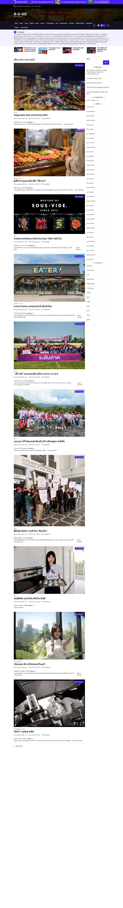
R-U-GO (20, 14)
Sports (42, 23)
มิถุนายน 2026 (90, 116)
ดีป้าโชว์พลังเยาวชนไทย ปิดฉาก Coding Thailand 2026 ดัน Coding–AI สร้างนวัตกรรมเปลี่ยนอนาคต (30, 52)
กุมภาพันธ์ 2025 (91, 187)
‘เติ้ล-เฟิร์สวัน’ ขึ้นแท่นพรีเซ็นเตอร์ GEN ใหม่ (102, 49)
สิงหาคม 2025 (90, 160)
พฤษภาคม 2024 (91, 228)
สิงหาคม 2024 (90, 214)
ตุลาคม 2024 (90, 205)
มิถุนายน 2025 (90, 169)
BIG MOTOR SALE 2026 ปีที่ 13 (78, 48)
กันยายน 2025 (90, 156)
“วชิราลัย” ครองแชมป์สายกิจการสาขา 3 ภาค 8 (36, 374)
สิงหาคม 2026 (90, 107)
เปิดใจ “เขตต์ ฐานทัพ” (24, 731)
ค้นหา (88, 59)
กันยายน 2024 (90, 210)
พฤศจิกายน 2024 (91, 201)
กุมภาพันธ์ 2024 (91, 241)
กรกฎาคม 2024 (90, 219)
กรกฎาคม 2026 (90, 111)
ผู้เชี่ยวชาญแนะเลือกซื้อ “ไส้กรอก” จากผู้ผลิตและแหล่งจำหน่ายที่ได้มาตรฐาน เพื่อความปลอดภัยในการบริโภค (45, 190)
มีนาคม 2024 (90, 237)
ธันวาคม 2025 (90, 142)
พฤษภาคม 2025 (91, 174)
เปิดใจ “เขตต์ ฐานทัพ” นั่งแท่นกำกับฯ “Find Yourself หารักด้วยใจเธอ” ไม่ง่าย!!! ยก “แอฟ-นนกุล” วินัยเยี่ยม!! (44, 740)
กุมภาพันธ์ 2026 (91, 133)
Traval (26, 23)
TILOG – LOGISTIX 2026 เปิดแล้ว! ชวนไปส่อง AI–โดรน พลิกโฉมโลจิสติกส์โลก (44, 2)
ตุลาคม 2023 (90, 259)
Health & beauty (80, 23)
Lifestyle (71, 23)
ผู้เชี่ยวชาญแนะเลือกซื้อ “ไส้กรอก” (30, 181)
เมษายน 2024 (90, 232)
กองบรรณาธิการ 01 (22, 118)
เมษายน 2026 (90, 125)
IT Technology (50, 23)
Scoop (37, 23)
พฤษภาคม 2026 (91, 120)
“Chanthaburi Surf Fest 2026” (54, 48)
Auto (56, 23)
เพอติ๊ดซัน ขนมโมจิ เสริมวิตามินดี (29, 598)
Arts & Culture (24, 27)
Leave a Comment (68, 124)
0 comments (46, 118)
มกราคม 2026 (90, 138)
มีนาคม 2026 (90, 129)
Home (16, 23)
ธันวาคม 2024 (90, 196)
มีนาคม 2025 (90, 183)
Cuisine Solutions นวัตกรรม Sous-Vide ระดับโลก (38, 238)
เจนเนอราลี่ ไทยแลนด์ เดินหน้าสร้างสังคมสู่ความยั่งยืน (39, 441)
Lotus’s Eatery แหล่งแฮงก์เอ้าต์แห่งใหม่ (33, 306)
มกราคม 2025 (90, 192)
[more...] (31, 122)
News (21, 23)
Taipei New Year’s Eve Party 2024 (31, 115)
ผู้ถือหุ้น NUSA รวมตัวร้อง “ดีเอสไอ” (30, 531)
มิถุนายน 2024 (90, 223)
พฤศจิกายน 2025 (91, 147)
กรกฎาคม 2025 (90, 165)
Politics (17, 27)
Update (32, 23)
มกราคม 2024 (90, 246)
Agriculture (89, 23)
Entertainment (63, 23)
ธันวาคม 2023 (90, 250)
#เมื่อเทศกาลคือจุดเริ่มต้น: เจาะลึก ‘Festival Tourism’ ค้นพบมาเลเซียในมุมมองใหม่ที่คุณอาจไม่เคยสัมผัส (81, 42)
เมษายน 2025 (90, 178)
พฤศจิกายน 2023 (91, 255)
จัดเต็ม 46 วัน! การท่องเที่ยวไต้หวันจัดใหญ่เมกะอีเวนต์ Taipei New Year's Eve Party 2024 (40, 124)
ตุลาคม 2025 (90, 151)
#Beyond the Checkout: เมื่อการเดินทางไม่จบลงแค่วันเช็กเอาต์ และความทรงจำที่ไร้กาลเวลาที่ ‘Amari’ (65, 38)
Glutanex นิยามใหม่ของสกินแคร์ (29, 664)
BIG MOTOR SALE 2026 (71, 2)
